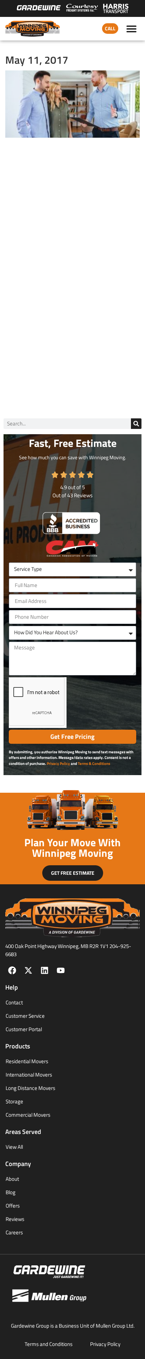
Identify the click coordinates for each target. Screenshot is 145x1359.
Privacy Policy (58, 763)
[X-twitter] (28, 970)
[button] (132, 28)
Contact (14, 1002)
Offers (13, 1206)
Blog (10, 1192)
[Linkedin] (44, 970)
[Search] (136, 423)
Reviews (15, 1219)
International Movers (29, 1075)
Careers (14, 1232)
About (12, 1179)
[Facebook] (12, 970)
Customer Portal (24, 1029)
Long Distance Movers (30, 1088)
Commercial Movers (28, 1115)
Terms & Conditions (94, 763)
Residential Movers (27, 1061)
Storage (14, 1101)
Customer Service (25, 1016)
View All (14, 1147)
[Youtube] (61, 970)
